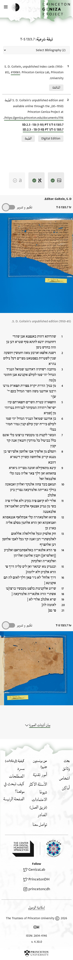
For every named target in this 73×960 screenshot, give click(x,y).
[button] (56, 11)
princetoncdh (39, 889)
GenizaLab (36, 869)
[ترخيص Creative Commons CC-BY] (36, 928)
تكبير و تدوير (24, 207)
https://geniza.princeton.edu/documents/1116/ (33, 118)
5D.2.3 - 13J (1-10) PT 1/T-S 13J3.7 (43, 130)
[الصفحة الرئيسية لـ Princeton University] (36, 953)
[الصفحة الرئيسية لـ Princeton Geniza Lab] (50, 848)
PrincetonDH (38, 879)
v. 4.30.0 (36, 942)
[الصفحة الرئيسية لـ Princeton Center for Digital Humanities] (23, 848)
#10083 (15, 72)
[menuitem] (66, 768)
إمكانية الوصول (36, 907)
